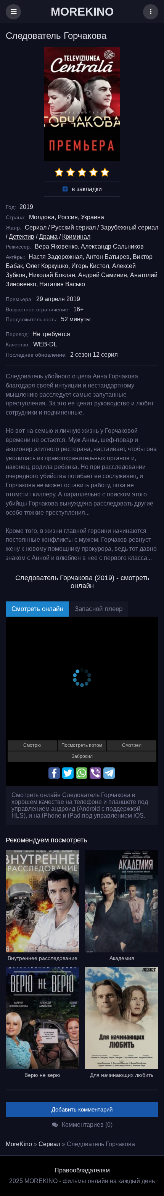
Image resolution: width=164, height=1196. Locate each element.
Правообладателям (82, 1170)
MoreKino (19, 1144)
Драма (48, 236)
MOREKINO (82, 11)
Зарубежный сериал (129, 227)
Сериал (36, 227)
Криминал (76, 236)
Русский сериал (73, 227)
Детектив (21, 236)
